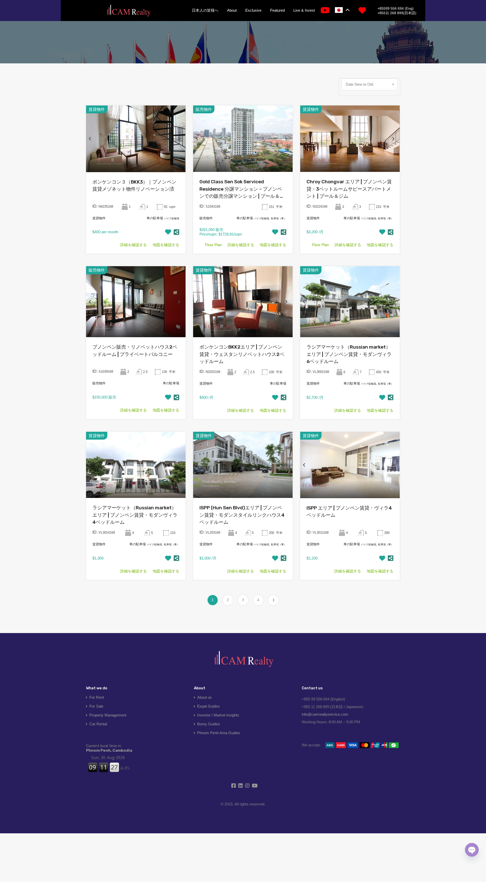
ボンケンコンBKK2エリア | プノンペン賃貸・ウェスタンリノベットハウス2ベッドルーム (241, 354)
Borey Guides (208, 724)
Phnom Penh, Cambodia (109, 748)
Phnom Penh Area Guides (218, 733)
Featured (277, 10)
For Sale (96, 706)
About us (204, 697)
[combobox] (369, 84)
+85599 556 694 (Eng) (395, 8)
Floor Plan (213, 245)
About (232, 10)
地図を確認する (166, 245)
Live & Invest (304, 10)
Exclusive (253, 10)
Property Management (107, 715)
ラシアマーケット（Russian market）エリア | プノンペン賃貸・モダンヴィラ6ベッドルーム (349, 354)
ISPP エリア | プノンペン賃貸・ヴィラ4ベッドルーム (349, 511)
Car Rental (98, 724)
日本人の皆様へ (205, 10)
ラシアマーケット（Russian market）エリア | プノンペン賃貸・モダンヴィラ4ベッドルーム (134, 515)
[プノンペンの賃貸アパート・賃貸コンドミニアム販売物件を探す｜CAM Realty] (129, 11)
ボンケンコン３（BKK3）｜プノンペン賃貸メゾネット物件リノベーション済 (134, 185)
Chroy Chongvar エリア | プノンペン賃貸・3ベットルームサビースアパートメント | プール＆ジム (349, 189)
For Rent (96, 697)
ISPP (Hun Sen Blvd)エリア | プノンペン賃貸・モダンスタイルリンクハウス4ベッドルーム (242, 515)
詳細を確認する (133, 245)
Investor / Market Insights (218, 715)
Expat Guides (208, 706)
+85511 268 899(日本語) (396, 13)
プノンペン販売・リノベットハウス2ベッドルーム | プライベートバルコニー (134, 350)
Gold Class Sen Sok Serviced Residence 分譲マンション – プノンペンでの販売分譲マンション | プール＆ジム (242, 189)
